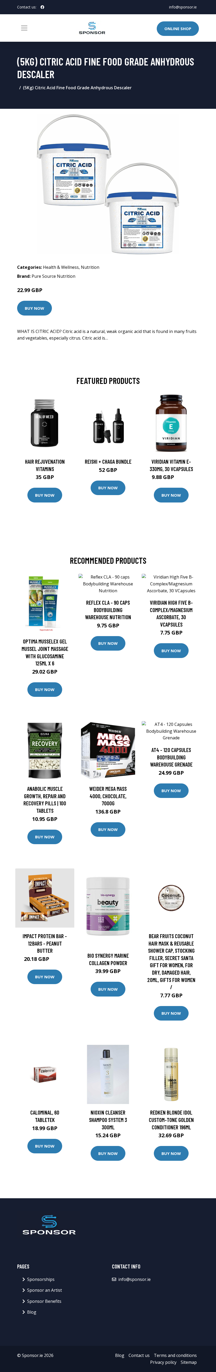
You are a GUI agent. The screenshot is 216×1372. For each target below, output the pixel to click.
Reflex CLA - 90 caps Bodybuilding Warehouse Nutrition (108, 609)
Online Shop (177, 28)
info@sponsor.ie (183, 7)
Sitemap (189, 1362)
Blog (31, 1312)
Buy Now (34, 308)
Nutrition (90, 267)
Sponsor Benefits (44, 1301)
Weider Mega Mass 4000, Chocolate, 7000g (108, 795)
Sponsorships (41, 1279)
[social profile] (42, 7)
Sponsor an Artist (44, 1290)
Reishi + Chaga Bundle (108, 461)
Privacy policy (163, 1362)
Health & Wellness (61, 267)
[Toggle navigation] (24, 28)
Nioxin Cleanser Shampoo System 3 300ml (108, 1119)
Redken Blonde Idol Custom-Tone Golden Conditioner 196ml (171, 1119)
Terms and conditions (175, 1355)
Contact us (139, 1355)
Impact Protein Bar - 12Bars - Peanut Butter (45, 943)
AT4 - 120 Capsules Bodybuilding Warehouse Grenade (171, 757)
